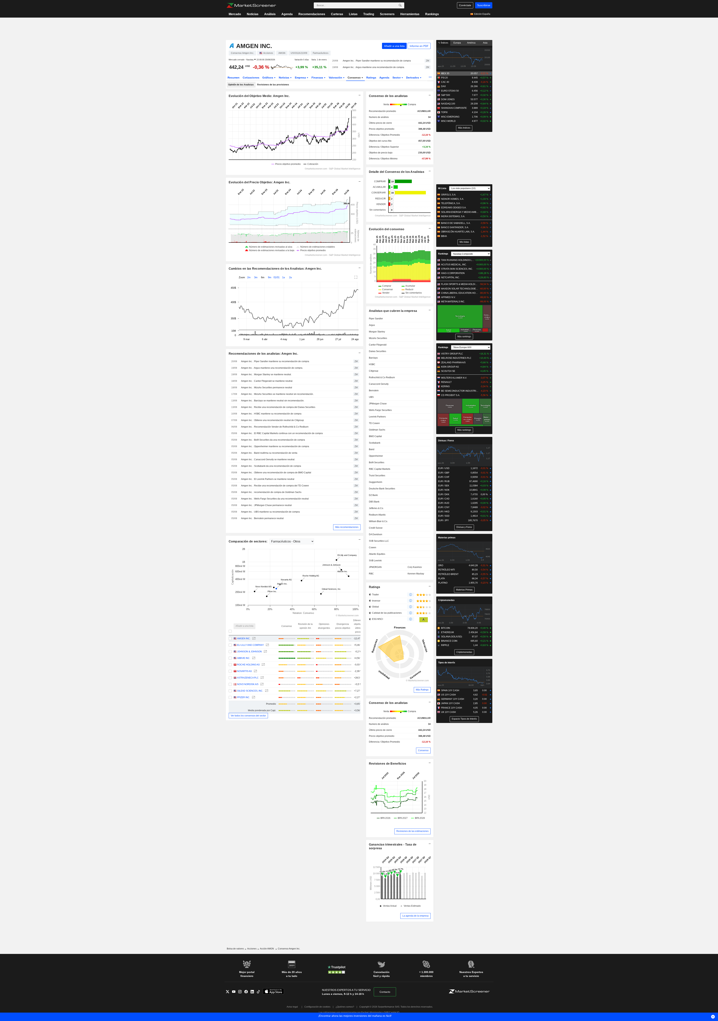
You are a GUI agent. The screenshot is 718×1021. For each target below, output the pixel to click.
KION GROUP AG (450, 366)
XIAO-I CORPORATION (453, 273)
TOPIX (444, 112)
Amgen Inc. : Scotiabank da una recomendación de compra (271, 466)
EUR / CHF (443, 477)
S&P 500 (445, 95)
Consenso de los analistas (388, 702)
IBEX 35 (445, 73)
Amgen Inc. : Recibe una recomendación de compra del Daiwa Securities (278, 407)
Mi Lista (442, 188)
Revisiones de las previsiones (273, 84)
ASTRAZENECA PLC (248, 677)
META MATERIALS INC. (453, 301)
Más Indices (464, 128)
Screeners (387, 14)
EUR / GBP (443, 472)
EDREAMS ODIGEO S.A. (453, 207)
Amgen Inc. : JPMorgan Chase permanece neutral (266, 505)
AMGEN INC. (243, 638)
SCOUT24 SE (448, 371)
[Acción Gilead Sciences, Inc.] (266, 691)
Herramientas (409, 14)
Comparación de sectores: (248, 541)
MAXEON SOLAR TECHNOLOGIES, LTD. (460, 288)
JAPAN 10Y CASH (450, 703)
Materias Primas (464, 589)
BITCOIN (445, 628)
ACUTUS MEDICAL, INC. (454, 264)
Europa (457, 42)
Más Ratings (422, 689)
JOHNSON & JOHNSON (249, 651)
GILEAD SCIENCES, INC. (250, 691)
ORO (440, 565)
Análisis (270, 14)
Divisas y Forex (464, 527)
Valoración (336, 77)
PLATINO (442, 583)
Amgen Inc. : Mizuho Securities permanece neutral (266, 387)
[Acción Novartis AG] (255, 671)
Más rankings (464, 336)
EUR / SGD (443, 516)
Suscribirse (483, 5)
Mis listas (464, 242)
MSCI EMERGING (450, 116)
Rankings (432, 14)
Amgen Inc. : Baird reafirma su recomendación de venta (269, 453)
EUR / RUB (443, 481)
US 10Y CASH (448, 694)
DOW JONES (448, 99)
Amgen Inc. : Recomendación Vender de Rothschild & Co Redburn (275, 426)
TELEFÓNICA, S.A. (450, 203)
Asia (485, 42)
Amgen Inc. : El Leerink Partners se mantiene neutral (267, 479)
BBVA (444, 236)
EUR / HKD (443, 511)
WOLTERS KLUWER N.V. (454, 378)
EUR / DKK (443, 494)
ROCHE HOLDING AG (248, 664)
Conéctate (465, 5)
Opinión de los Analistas (241, 84)
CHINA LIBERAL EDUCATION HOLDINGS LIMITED (460, 293)
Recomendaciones (311, 14)
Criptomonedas (446, 600)
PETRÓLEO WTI (446, 569)
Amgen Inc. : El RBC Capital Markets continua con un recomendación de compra (282, 433)
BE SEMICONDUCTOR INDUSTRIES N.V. (460, 391)
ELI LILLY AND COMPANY (250, 645)
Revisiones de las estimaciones (412, 831)
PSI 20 (444, 77)
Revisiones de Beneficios (387, 763)
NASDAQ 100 (448, 103)
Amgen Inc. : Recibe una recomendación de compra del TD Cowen (275, 485)
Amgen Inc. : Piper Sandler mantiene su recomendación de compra (377, 60)
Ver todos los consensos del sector (248, 715)
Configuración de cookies (317, 1006)
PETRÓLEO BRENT (448, 574)
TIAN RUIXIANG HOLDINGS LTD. (457, 260)
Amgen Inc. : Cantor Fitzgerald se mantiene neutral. (267, 381)
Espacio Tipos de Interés (464, 719)
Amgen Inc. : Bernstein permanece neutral (262, 518)
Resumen (234, 77)
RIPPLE (445, 645)
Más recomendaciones (346, 527)
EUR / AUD (443, 503)
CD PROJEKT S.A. (450, 395)
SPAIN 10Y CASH (450, 690)
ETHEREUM (447, 632)
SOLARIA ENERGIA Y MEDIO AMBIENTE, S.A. (460, 212)
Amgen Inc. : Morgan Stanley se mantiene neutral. (266, 374)
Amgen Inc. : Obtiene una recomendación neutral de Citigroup (272, 420)
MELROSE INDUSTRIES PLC (456, 358)
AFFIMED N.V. (448, 297)
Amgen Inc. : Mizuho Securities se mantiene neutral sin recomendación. (277, 394)
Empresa (301, 77)
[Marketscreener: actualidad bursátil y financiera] (251, 5)
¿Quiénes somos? (345, 1006)
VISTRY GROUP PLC (452, 353)
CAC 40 (445, 82)
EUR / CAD (443, 498)
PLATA (441, 578)
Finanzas (318, 77)
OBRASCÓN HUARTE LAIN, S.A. (458, 231)
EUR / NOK (443, 490)
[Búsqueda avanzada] (400, 5)
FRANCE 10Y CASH (451, 708)
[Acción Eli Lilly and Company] (267, 645)
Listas (353, 14)
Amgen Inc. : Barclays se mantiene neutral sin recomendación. (272, 400)
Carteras (337, 14)
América (471, 42)
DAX (443, 86)
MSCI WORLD (448, 121)
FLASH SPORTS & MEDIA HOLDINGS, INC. (460, 284)
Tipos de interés (446, 662)
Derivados (413, 77)
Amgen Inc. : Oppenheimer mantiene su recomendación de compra (275, 446)
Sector (396, 77)
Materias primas (446, 537)
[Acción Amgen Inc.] (253, 639)
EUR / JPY (443, 520)
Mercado (235, 14)
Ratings (371, 77)
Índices (444, 42)
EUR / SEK (443, 485)
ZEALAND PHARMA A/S (453, 362)
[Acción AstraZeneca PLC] (262, 678)
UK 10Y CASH (448, 712)
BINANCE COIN (449, 641)
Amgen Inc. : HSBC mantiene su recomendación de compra (271, 413)
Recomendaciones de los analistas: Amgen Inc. (263, 353)
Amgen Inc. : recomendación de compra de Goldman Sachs (271, 492)
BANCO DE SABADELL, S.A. (455, 223)
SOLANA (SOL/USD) (451, 636)
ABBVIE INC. (243, 658)
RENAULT (446, 382)
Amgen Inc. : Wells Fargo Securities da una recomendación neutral (275, 498)
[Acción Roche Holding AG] (263, 665)
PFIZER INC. (243, 697)
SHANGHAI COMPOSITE (454, 108)
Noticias (252, 14)
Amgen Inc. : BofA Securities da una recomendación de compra (273, 440)
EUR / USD (443, 468)
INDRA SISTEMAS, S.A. (453, 216)
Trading (368, 14)
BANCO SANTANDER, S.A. (455, 227)
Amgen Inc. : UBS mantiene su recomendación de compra (270, 511)
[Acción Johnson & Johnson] (265, 652)
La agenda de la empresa (415, 915)
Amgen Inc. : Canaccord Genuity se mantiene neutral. (268, 459)
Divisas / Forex (446, 440)
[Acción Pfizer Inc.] (253, 697)
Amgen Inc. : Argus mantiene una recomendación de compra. (374, 67)
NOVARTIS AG (244, 671)
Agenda (287, 14)
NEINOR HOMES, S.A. (452, 199)
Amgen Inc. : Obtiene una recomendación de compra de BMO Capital (276, 472)
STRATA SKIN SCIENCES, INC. (457, 269)
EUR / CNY (443, 507)
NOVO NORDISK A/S (247, 684)
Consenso (354, 77)
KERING (445, 386)
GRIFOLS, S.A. (448, 194)
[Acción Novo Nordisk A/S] (261, 684)
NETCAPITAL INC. (450, 277)
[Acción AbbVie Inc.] (253, 658)
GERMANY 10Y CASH (452, 699)
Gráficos (268, 77)
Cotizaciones (251, 77)
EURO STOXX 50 (450, 91)
